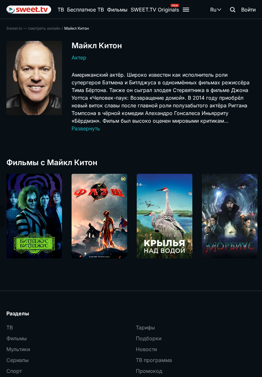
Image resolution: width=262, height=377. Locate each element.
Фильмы (117, 9)
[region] (131, 216)
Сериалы (17, 360)
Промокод (149, 371)
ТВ (61, 9)
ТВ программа (154, 360)
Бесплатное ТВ (85, 9)
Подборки (148, 338)
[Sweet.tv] (28, 9)
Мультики (18, 349)
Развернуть (86, 128)
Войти (248, 9)
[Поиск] (232, 9)
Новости (146, 349)
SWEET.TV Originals (155, 9)
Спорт (14, 371)
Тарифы (145, 327)
